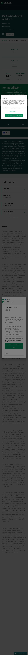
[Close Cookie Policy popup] (25, 96)
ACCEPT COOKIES (19, 115)
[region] (14, 107)
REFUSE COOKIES (9, 115)
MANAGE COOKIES (13, 111)
